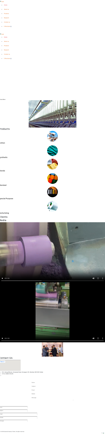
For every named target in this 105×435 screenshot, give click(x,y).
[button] (36, 404)
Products (6, 13)
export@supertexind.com (9, 377)
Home (5, 5)
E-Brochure (7, 26)
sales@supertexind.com (8, 375)
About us (6, 9)
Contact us (7, 22)
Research (6, 18)
